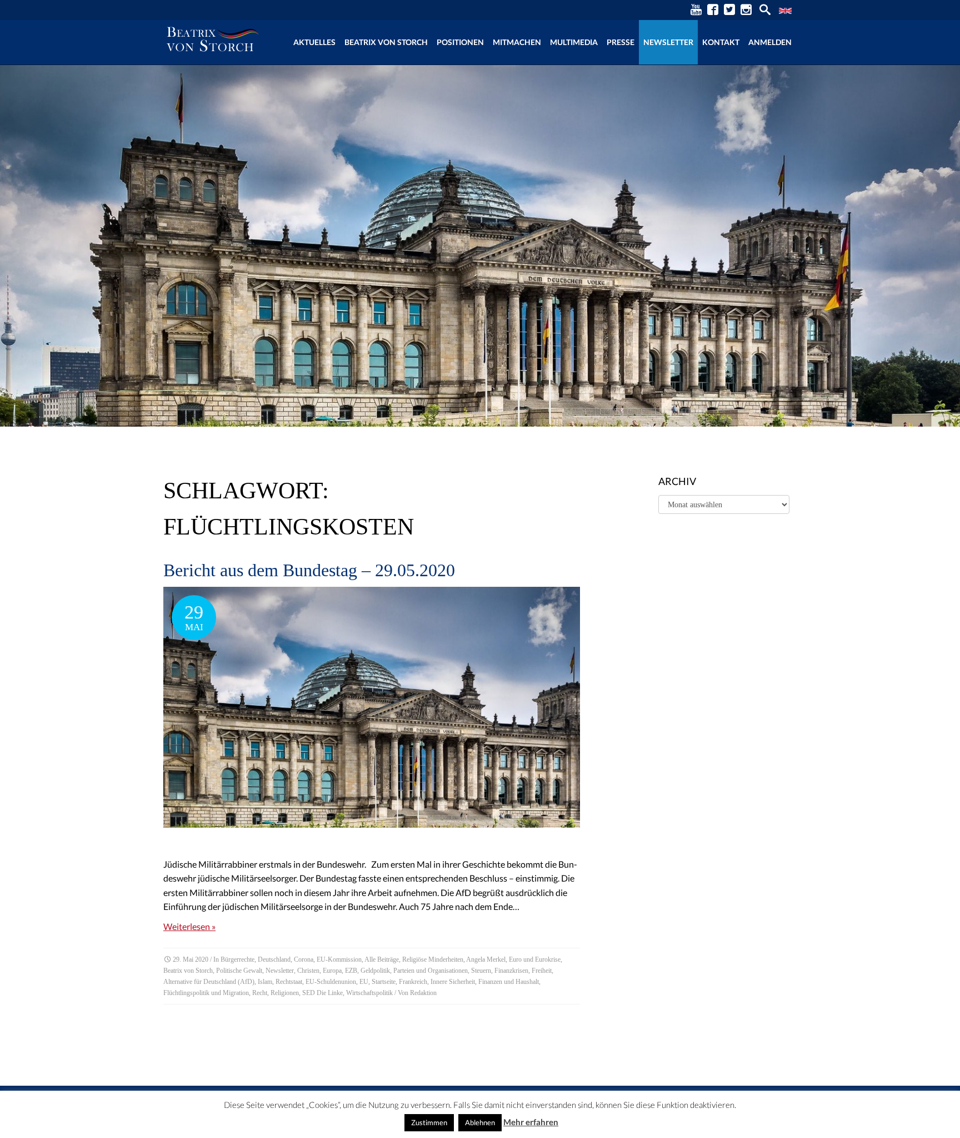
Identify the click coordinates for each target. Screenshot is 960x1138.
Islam (265, 982)
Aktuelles (314, 42)
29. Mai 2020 (190, 959)
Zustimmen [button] (429, 1122)
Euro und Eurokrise (535, 959)
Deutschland (274, 959)
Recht (259, 993)
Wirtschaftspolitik (369, 993)
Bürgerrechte (237, 959)
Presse (620, 42)
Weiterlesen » (189, 926)
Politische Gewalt (239, 970)
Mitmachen (517, 42)
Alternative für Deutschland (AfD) (208, 982)
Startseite (384, 982)
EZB (351, 970)
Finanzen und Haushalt (508, 982)
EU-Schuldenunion (331, 982)
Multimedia (574, 42)
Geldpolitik (375, 970)
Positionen (460, 42)
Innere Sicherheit (453, 982)
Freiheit (542, 970)
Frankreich (413, 982)
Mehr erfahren (530, 1122)
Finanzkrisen (511, 970)
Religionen (285, 993)
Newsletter (668, 42)
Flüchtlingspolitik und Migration (206, 993)
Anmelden (770, 42)
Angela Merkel (486, 959)
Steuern (481, 970)
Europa (332, 970)
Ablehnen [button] (480, 1122)
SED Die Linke (322, 993)
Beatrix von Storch (386, 42)
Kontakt (720, 42)
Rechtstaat (289, 982)
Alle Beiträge (381, 959)
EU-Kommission (339, 959)
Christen (308, 970)
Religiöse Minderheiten (432, 959)
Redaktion (423, 993)
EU (363, 982)
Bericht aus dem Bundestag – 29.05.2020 (309, 570)
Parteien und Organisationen (430, 970)
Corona (303, 959)
